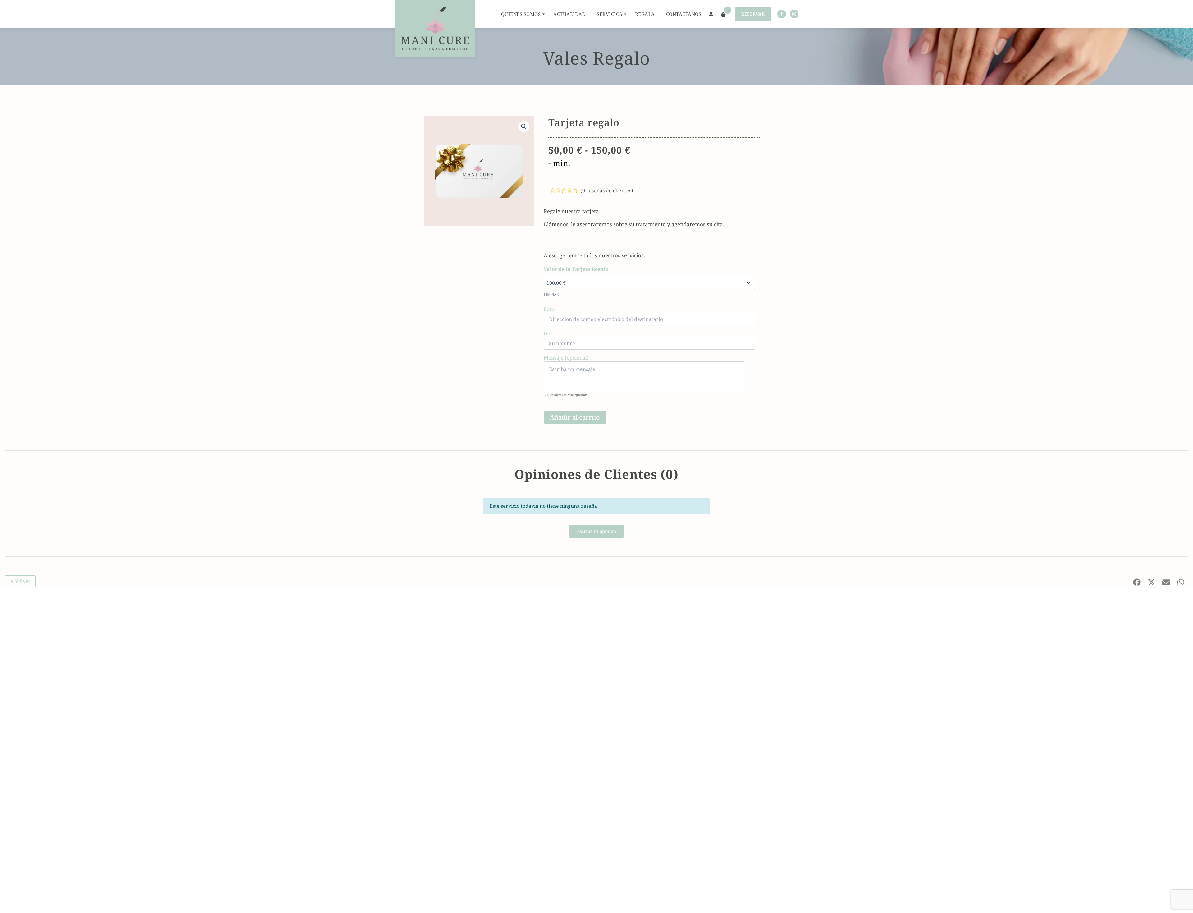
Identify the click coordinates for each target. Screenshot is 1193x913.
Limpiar (551, 294)
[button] (523, 126)
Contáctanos (684, 14)
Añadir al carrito (575, 417)
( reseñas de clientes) (606, 190)
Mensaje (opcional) (566, 357)
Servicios (609, 14)
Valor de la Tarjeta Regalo (576, 269)
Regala (645, 14)
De (547, 333)
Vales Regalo (596, 58)
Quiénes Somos (521, 14)
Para (549, 309)
